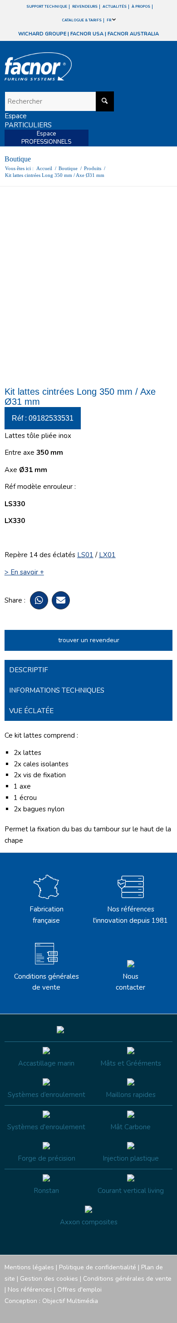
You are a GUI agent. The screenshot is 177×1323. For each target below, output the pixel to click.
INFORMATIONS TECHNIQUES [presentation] (56, 690)
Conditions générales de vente (46, 982)
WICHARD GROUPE (42, 33)
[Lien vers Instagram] (125, 1311)
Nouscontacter (130, 982)
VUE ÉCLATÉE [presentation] (31, 710)
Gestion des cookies (49, 1278)
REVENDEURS (85, 6)
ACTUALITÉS (115, 6)
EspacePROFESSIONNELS (46, 138)
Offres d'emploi (79, 1289)
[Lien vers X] (152, 1311)
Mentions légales (29, 1267)
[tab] (89, 670)
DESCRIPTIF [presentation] (28, 669)
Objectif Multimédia (70, 1301)
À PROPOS (141, 6)
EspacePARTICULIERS (28, 120)
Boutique (18, 159)
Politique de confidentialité (97, 1267)
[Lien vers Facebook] (111, 1311)
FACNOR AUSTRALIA (133, 33)
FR (109, 20)
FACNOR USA (86, 33)
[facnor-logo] (63, 66)
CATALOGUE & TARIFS (82, 20)
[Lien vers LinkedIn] (165, 1311)
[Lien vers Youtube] (138, 1311)
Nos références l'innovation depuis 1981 (130, 915)
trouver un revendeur (88, 640)
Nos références (30, 1289)
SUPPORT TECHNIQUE (46, 6)
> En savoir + (24, 572)
